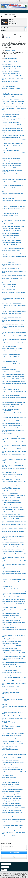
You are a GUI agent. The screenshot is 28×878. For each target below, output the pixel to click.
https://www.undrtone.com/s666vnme (10, 122)
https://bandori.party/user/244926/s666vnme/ (12, 825)
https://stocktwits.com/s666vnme (9, 133)
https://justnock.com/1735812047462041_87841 (13, 379)
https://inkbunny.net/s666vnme (9, 472)
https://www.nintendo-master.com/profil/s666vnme (14, 311)
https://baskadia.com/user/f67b (9, 116)
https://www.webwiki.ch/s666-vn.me (10, 268)
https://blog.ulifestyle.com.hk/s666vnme (11, 796)
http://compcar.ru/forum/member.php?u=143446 (13, 206)
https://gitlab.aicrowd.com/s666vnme (10, 686)
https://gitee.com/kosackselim (9, 346)
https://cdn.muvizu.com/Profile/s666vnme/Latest (13, 324)
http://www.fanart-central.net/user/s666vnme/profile (14, 305)
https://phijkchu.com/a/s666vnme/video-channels (13, 381)
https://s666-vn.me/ (10, 50)
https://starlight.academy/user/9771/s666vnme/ (13, 645)
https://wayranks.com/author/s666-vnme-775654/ (13, 808)
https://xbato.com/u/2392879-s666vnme (11, 787)
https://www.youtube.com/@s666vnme (11, 61)
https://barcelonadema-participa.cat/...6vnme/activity (9, 568)
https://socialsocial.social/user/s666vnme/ (12, 128)
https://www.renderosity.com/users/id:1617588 (13, 135)
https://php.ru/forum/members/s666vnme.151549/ (13, 622)
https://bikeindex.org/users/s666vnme (11, 462)
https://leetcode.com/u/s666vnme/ (10, 215)
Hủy (14, 857)
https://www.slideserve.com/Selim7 (10, 767)
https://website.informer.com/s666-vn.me (11, 235)
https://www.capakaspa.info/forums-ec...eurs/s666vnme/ (10, 410)
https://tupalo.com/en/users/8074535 (10, 114)
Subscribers (4, 30)
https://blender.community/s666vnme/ (11, 145)
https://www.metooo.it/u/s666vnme (10, 584)
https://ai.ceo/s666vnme (7, 710)
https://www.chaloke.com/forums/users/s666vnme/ (14, 819)
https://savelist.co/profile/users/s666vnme (12, 735)
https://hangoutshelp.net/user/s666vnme (11, 204)
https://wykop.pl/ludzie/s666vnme (10, 638)
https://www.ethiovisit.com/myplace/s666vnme (13, 208)
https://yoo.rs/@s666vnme (8, 433)
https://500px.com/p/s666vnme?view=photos (12, 99)
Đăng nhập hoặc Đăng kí (21, 1)
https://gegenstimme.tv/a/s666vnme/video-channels (14, 383)
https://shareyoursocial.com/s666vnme (11, 514)
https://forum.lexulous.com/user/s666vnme (12, 507)
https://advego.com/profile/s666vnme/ (11, 791)
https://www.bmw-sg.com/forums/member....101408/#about (11, 726)
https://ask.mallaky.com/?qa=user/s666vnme (12, 715)
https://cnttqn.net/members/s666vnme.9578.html (13, 656)
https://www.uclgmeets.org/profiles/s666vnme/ (13, 248)
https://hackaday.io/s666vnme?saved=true (12, 278)
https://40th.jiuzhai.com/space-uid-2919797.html (13, 544)
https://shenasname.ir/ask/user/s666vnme (11, 518)
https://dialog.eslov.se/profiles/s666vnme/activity (13, 601)
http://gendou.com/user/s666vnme (10, 213)
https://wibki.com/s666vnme (8, 764)
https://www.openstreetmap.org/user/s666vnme (13, 226)
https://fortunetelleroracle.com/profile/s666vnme (13, 827)
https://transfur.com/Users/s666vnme (10, 150)
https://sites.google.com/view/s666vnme (11, 66)
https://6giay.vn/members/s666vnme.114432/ (12, 185)
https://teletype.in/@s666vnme (9, 675)
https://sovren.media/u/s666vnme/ (10, 493)
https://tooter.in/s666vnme (8, 504)
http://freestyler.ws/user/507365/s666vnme (11, 502)
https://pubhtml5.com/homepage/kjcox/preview (13, 106)
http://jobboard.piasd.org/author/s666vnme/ (12, 672)
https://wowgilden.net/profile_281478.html (12, 348)
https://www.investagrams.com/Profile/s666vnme (13, 516)
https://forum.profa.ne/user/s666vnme (11, 351)
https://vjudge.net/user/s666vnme (10, 187)
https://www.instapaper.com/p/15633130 (11, 71)
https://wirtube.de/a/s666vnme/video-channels (13, 762)
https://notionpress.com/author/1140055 (11, 448)
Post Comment (14, 853)
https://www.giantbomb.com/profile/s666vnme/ (13, 427)
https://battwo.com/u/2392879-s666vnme (11, 835)
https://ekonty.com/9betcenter (9, 664)
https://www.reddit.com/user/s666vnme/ (11, 75)
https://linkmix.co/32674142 (8, 289)
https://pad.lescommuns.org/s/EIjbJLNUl (11, 436)
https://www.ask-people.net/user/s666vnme (12, 581)
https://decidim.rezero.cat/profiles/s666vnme (12, 303)
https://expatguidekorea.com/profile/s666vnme (13, 509)
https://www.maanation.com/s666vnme (11, 354)
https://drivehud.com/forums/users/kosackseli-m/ (13, 359)
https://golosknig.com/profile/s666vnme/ (11, 173)
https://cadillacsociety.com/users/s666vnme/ (12, 497)
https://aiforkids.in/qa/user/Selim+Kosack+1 (12, 551)
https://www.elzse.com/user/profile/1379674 (12, 165)
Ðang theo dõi (4, 27)
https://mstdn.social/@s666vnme (9, 361)
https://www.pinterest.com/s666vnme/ (11, 88)
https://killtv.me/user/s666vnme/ (9, 670)
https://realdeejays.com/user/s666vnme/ (11, 650)
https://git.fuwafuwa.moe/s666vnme (10, 181)
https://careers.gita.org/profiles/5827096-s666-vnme (14, 597)
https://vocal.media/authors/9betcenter (11, 423)
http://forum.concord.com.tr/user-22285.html (12, 143)
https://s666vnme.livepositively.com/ (10, 539)
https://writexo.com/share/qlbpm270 (10, 794)
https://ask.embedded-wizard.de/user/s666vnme (13, 542)
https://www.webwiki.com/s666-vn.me (11, 250)
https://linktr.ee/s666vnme (8, 624)
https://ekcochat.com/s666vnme (9, 731)
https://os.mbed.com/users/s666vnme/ (11, 84)
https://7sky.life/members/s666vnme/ (10, 490)
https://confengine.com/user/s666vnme (11, 571)
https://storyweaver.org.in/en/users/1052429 (12, 798)
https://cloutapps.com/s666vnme (9, 648)
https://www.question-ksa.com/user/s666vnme (13, 549)
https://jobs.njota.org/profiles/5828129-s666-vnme (13, 402)
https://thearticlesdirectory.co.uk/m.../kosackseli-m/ (14, 599)
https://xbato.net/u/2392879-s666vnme (11, 803)
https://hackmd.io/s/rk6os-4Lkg (9, 284)
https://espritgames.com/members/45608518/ (12, 743)
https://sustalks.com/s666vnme (9, 633)
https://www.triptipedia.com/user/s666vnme (12, 641)
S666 (3, 42)
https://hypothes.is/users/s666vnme (10, 613)
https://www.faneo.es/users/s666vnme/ (11, 158)
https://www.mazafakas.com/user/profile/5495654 (13, 579)
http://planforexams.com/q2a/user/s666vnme (12, 363)
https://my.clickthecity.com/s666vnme (11, 395)
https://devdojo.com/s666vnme (9, 96)
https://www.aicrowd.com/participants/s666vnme (13, 454)
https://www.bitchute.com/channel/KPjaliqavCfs (13, 130)
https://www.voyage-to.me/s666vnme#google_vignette (10, 722)
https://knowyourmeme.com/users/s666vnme (12, 769)
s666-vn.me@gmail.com (11, 58)
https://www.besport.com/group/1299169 (11, 240)
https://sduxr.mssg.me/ (7, 260)
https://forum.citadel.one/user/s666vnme (11, 546)
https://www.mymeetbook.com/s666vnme (11, 741)
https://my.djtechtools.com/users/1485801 (11, 163)
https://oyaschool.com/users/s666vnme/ (11, 534)
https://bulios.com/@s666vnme (9, 406)
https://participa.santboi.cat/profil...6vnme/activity (13, 588)
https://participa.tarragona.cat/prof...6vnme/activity (14, 591)
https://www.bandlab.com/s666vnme (10, 176)
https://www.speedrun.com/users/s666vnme (12, 112)
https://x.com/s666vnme (7, 64)
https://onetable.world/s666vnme (9, 746)
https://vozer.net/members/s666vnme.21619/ (12, 404)
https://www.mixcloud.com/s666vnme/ (11, 228)
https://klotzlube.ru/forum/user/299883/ (11, 372)
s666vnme (6, 14)
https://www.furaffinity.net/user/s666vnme (11, 420)
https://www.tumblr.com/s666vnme (10, 68)
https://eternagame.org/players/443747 (11, 830)
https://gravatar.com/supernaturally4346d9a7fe (13, 101)
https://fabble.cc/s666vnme (8, 775)
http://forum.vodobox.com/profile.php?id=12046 (13, 152)
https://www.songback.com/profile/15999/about (13, 161)
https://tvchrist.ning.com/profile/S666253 (11, 230)
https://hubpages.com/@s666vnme (10, 476)
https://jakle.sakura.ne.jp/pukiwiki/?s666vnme (12, 757)
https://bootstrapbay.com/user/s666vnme (11, 620)
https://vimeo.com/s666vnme (8, 91)
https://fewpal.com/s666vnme (9, 369)
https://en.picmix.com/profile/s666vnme (11, 242)
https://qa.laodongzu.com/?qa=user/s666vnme (13, 617)
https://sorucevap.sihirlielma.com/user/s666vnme (13, 495)
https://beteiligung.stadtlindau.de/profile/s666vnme (14, 103)
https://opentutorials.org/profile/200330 (11, 479)
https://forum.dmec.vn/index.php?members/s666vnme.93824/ (10, 197)
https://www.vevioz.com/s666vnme (10, 752)
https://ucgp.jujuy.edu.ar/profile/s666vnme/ (12, 801)
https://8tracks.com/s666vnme (9, 607)
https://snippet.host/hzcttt (8, 148)
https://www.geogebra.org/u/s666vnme (11, 782)
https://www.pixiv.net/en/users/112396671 (11, 822)
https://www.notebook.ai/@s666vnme (10, 784)
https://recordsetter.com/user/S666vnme (11, 805)
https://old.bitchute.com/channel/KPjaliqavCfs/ (13, 342)
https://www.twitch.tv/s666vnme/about (11, 73)
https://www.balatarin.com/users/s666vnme (12, 474)
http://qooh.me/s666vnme (8, 218)
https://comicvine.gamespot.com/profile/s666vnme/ (14, 662)
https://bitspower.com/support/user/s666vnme (13, 374)
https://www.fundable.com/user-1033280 (11, 457)
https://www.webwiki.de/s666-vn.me (10, 237)
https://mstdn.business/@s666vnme (10, 615)
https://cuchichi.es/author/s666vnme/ (10, 389)
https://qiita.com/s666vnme (8, 86)
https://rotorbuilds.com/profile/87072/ (10, 330)
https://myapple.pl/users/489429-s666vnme (12, 356)
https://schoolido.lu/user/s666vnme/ (10, 760)
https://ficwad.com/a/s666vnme (9, 777)
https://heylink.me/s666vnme (8, 223)
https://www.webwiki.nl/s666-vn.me (10, 286)
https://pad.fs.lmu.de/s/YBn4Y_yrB (10, 485)
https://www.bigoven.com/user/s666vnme (11, 313)
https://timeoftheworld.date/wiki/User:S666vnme (13, 376)
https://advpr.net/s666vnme (8, 211)
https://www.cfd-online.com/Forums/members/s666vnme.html (12, 94)
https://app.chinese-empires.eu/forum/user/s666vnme (10, 749)
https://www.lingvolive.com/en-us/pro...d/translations (9, 308)
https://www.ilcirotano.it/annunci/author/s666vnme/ (14, 179)
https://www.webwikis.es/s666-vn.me (10, 233)
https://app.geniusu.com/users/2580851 (11, 137)
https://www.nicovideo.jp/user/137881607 (11, 810)
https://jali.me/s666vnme (7, 780)
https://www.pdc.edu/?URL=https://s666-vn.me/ (13, 680)
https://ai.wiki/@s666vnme (8, 728)
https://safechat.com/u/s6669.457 (9, 244)
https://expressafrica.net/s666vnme (10, 643)
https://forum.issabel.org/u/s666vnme (11, 500)
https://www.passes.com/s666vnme (10, 167)
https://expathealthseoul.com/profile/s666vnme (13, 577)
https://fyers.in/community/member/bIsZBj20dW (13, 292)
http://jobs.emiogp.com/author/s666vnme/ (12, 387)
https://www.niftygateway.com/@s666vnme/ (12, 425)
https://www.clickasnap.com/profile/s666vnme (13, 531)
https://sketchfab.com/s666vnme (9, 627)
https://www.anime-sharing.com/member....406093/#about (11, 488)
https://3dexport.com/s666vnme (9, 511)
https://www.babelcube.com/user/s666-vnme (12, 789)
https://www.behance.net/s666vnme (10, 81)
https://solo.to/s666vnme (7, 586)
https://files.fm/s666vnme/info (9, 262)
